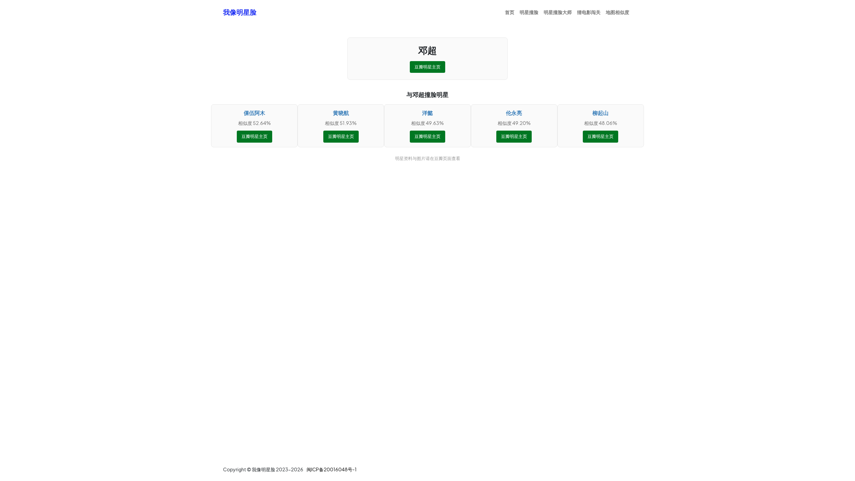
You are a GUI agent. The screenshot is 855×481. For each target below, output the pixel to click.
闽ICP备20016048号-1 (332, 469)
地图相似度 (617, 12)
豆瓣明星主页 (427, 66)
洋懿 (427, 112)
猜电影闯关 (589, 12)
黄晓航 (341, 112)
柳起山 (600, 112)
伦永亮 (514, 112)
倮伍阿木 (254, 112)
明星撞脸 (529, 12)
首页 (509, 12)
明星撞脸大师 (558, 12)
